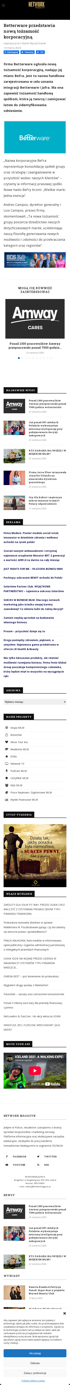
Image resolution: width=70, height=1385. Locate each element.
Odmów (35, 1363)
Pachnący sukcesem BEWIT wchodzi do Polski (33, 577)
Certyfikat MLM (19, 778)
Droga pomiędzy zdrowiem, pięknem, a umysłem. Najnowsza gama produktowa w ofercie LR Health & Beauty (31, 644)
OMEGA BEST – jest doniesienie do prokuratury (31, 976)
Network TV (17, 763)
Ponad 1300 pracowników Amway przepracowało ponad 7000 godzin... (35, 345)
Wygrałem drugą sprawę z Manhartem (26, 985)
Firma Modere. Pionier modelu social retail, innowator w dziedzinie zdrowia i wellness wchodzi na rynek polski (31, 537)
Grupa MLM (17, 727)
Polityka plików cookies (33, 1380)
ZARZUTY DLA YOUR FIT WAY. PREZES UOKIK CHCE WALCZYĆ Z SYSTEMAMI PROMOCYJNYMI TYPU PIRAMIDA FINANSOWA (34, 909)
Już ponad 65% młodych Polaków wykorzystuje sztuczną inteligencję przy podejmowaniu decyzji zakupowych (46, 429)
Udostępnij (12, 52)
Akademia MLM (19, 749)
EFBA (13, 756)
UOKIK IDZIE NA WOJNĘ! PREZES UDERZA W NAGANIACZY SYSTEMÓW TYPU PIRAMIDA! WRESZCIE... (30, 963)
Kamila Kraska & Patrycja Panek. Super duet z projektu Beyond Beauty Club (47, 1290)
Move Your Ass (19, 742)
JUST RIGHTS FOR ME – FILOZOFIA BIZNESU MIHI (33, 569)
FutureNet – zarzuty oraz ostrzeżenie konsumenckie (34, 994)
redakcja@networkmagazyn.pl (38, 1186)
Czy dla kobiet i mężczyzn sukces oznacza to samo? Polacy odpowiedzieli (45, 500)
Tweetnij (28, 52)
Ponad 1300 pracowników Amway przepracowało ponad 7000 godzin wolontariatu (47, 404)
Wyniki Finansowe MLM (24, 799)
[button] (64, 1313)
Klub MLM (16, 785)
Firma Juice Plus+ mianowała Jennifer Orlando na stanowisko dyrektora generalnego (47, 477)
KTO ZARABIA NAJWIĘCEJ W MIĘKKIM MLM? (47, 452)
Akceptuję (35, 1353)
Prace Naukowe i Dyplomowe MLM (31, 792)
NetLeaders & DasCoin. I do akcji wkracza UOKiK (32, 1016)
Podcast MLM (18, 771)
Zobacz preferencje (35, 1373)
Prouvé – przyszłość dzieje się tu (24, 631)
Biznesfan (16, 735)
